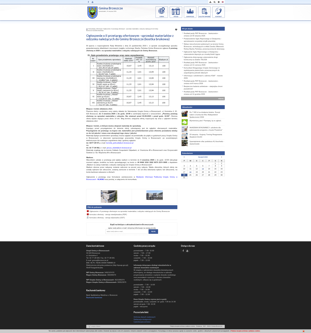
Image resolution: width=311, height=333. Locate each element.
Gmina (162, 16)
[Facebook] (88, 2)
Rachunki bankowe (94, 297)
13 (203, 169)
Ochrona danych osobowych (145, 317)
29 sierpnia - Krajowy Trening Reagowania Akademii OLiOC (206, 135)
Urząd (176, 16)
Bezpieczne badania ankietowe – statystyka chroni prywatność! (203, 87)
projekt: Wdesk (95, 326)
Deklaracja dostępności (142, 319)
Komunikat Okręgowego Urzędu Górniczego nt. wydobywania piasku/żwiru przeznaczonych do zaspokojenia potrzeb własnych (202, 70)
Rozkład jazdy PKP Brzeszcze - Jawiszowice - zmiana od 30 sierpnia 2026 (201, 34)
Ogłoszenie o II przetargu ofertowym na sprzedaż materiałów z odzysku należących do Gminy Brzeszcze (129, 211)
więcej (221, 98)
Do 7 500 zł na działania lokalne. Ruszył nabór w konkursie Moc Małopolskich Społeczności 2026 (205, 114)
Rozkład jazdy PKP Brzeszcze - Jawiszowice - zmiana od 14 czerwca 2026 (201, 64)
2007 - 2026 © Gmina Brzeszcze (212, 326)
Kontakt (218, 16)
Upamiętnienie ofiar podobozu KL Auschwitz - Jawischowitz (207, 142)
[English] (223, 2)
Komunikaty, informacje (95, 29)
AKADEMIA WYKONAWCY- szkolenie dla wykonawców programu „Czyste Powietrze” (206, 129)
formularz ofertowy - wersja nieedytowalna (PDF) (108, 214)
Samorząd (190, 16)
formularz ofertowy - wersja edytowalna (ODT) (107, 218)
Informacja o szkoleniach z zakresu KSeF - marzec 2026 (203, 77)
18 (190, 172)
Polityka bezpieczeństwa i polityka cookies (182, 326)
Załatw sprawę (204, 16)
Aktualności (187, 107)
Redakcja (199, 326)
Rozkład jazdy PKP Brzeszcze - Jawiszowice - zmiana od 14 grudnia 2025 (201, 93)
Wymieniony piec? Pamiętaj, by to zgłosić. (206, 121)
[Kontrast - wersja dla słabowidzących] (218, 2)
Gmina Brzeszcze (111, 8)
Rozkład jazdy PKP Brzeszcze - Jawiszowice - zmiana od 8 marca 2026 (201, 82)
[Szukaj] (214, 2)
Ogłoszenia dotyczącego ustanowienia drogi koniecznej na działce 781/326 (201, 58)
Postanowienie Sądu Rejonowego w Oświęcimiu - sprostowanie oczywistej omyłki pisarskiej (203, 40)
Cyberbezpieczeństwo (142, 322)
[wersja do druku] (176, 29)
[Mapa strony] (210, 2)
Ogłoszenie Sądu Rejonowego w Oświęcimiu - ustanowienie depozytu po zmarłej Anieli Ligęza (202, 53)
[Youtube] (92, 2)
